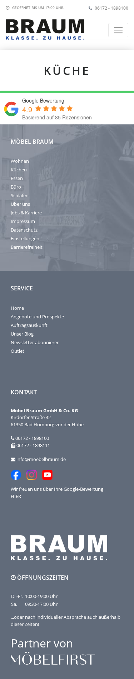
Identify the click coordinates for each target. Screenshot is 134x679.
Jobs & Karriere (26, 212)
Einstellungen (25, 238)
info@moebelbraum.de (41, 459)
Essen (17, 178)
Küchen (19, 169)
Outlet (17, 351)
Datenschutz (24, 230)
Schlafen (20, 195)
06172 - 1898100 (111, 8)
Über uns (20, 204)
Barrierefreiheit (27, 247)
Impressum (23, 221)
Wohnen (20, 161)
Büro (16, 187)
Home (17, 308)
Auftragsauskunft (29, 325)
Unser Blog (22, 334)
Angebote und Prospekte (37, 316)
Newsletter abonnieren (35, 342)
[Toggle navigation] (118, 30)
